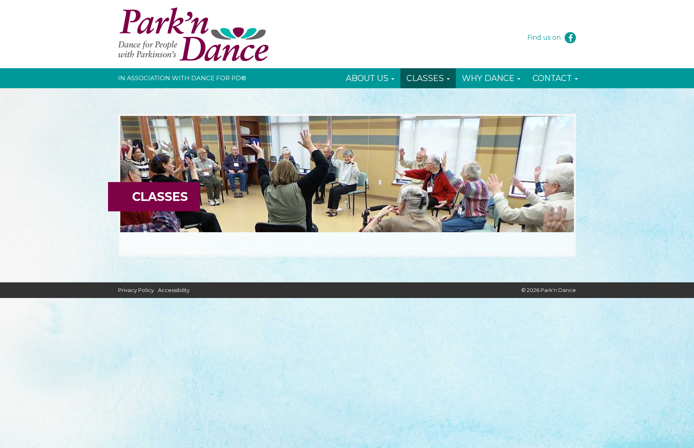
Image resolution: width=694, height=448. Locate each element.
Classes (426, 78)
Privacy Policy (136, 290)
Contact (553, 78)
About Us (368, 78)
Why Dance (489, 78)
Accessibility (174, 290)
